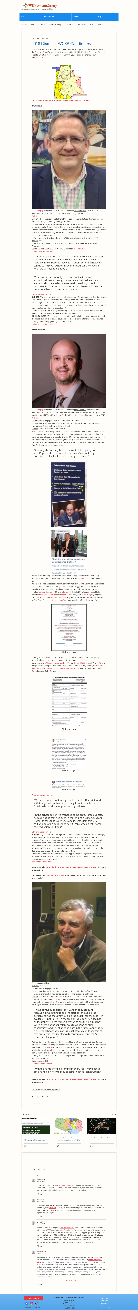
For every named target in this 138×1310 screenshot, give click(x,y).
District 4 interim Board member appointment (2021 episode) (68, 1139)
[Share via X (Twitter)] (37, 1097)
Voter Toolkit (104, 1300)
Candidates (70, 24)
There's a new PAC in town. (101, 1138)
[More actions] (105, 38)
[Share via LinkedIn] (42, 1097)
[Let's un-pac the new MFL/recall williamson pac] (36, 1126)
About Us (104, 1303)
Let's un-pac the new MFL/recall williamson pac (34, 1139)
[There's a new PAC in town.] (101, 1126)
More (99, 24)
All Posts (24, 24)
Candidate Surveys (55, 24)
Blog (102, 1305)
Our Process (104, 1298)
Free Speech (82, 24)
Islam (92, 24)
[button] (57, 17)
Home (103, 1296)
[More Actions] (105, 1180)
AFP (32, 24)
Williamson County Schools (50, 1090)
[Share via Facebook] (33, 1097)
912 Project (41, 24)
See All (114, 1114)
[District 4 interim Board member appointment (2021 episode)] (69, 1126)
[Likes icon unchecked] (37, 1194)
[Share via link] (47, 1097)
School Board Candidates (108, 1308)
